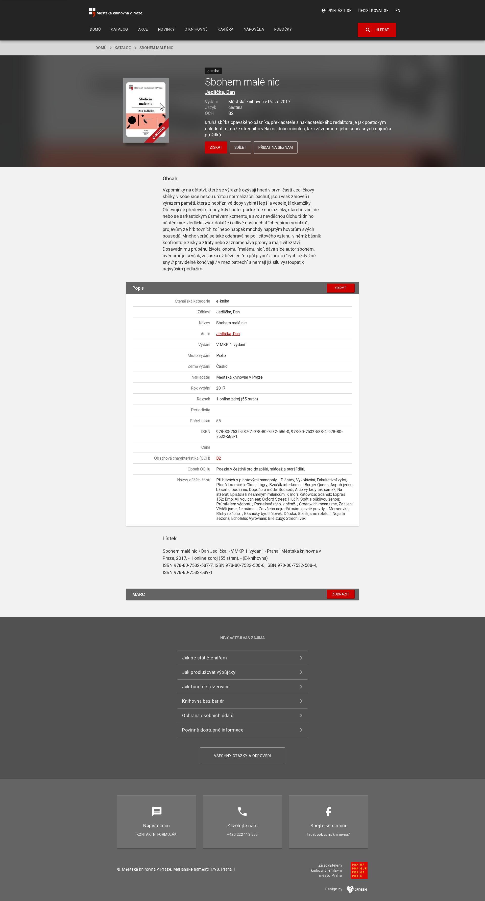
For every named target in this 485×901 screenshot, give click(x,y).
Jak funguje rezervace (206, 686)
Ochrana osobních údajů (207, 715)
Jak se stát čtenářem (204, 657)
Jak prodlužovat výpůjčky (208, 672)
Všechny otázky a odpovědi (242, 756)
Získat (216, 147)
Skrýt (340, 288)
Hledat (377, 30)
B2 (218, 458)
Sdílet (240, 147)
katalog (123, 48)
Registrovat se (373, 11)
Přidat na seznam (275, 147)
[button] (145, 110)
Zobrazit (340, 594)
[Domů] (116, 12)
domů (101, 48)
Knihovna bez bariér (203, 701)
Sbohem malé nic (156, 48)
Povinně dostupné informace (213, 730)
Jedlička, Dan (220, 92)
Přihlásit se (336, 10)
